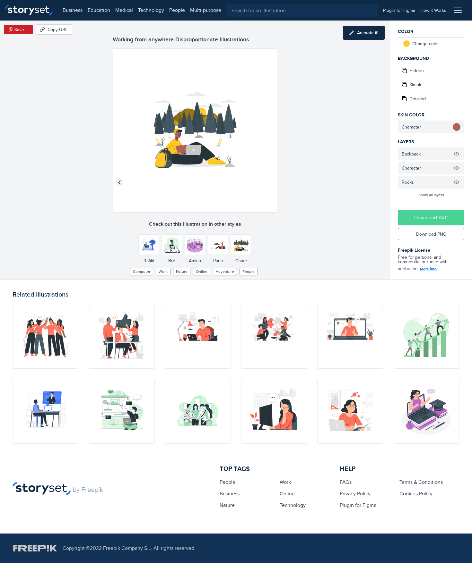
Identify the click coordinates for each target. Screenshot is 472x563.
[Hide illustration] (456, 154)
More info (428, 269)
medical (124, 10)
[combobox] (302, 10)
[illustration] (45, 336)
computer (141, 271)
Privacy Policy (355, 493)
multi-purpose (205, 10)
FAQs (346, 482)
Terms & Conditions (421, 482)
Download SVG (431, 217)
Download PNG (431, 234)
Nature (182, 271)
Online (201, 271)
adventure (225, 271)
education (99, 10)
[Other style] (148, 244)
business (73, 10)
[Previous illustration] (119, 182)
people (177, 10)
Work (163, 271)
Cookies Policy (416, 493)
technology (151, 10)
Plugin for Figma (358, 505)
